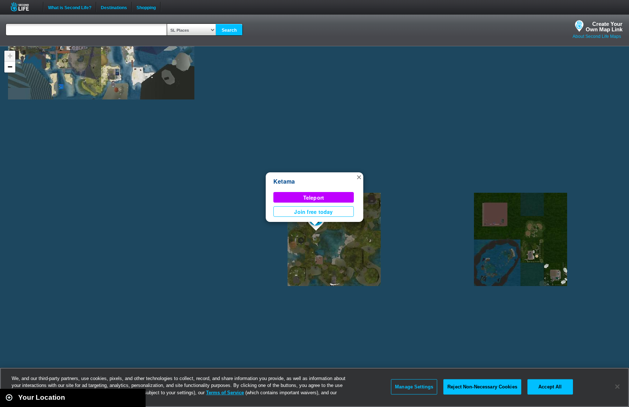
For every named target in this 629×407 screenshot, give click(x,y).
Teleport (313, 197)
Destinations (114, 7)
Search (229, 30)
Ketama (284, 181)
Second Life (23, 7)
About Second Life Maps (597, 36)
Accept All (550, 387)
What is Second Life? (69, 7)
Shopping (146, 7)
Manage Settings (414, 387)
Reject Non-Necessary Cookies (482, 387)
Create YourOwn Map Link (604, 26)
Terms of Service (225, 392)
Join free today (313, 211)
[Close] (617, 387)
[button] (359, 176)
